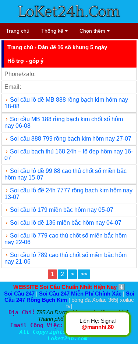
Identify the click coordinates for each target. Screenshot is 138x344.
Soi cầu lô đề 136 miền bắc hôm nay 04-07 (65, 223)
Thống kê (53, 31)
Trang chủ (17, 31)
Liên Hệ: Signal (97, 324)
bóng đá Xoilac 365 (94, 300)
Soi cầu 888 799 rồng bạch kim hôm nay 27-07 (70, 138)
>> (84, 274)
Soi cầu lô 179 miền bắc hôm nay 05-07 (61, 210)
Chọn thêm (93, 31)
